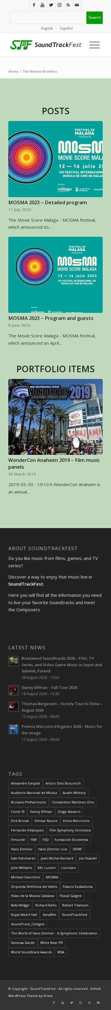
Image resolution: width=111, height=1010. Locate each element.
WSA (60, 952)
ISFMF (77, 849)
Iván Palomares (23, 858)
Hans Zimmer (22, 849)
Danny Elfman (41, 811)
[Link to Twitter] (51, 4)
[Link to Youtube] (42, 4)
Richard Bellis (46, 905)
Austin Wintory (74, 792)
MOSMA (52, 877)
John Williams (21, 867)
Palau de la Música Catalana (32, 895)
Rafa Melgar (20, 905)
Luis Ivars (68, 867)
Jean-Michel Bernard (57, 858)
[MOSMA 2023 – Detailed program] (55, 159)
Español (66, 28)
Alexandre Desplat (25, 783)
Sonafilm (49, 914)
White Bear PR (51, 942)
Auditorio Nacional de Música (34, 792)
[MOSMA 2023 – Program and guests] (55, 275)
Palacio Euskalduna (78, 886)
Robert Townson (75, 905)
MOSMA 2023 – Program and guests (51, 318)
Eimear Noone (46, 820)
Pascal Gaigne (71, 895)
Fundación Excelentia (71, 839)
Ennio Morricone (76, 820)
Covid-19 (18, 811)
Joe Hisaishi (88, 858)
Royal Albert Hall (24, 914)
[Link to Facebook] (34, 4)
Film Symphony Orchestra (70, 830)
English (47, 28)
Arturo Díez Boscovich (63, 783)
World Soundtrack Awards (31, 952)
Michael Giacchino (25, 877)
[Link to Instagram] (60, 4)
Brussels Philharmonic (28, 802)
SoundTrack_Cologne (27, 924)
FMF (33, 839)
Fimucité (18, 839)
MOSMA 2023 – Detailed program (47, 202)
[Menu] (93, 45)
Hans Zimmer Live (52, 849)
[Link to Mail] (77, 4)
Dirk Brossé (20, 820)
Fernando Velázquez (27, 830)
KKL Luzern (47, 867)
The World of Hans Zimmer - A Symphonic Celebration (54, 933)
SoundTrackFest (74, 914)
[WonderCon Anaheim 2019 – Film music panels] (55, 417)
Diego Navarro (69, 811)
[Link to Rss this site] (68, 4)
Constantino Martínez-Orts (73, 802)
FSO (46, 839)
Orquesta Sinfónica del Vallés (34, 886)
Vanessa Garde (23, 942)
